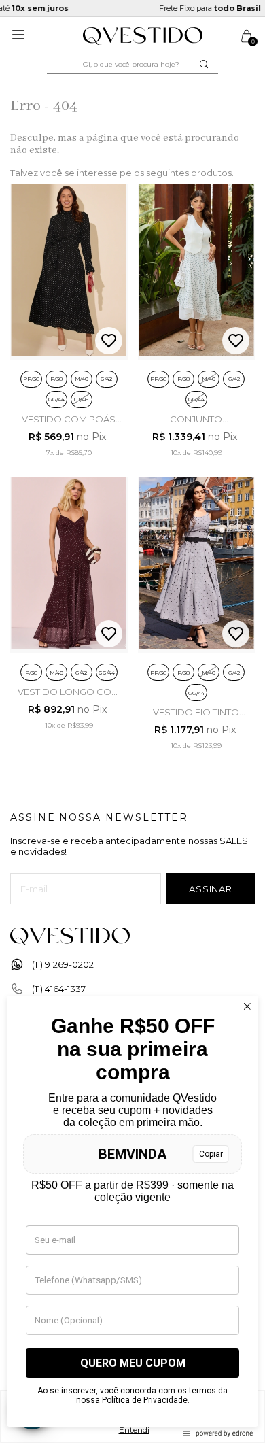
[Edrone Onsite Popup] (132, 721)
